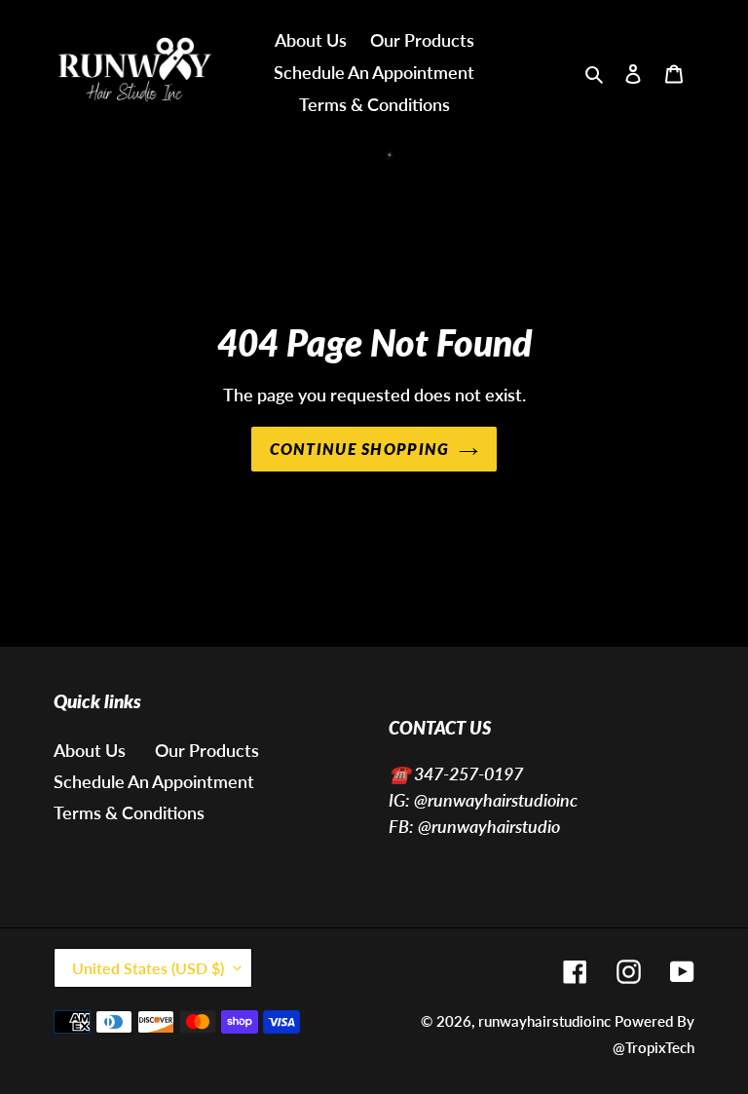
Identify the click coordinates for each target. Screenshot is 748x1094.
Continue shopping (360, 448)
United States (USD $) (148, 968)
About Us (90, 750)
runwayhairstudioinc (544, 1021)
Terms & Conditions (129, 812)
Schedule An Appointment (154, 781)
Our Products (207, 750)
